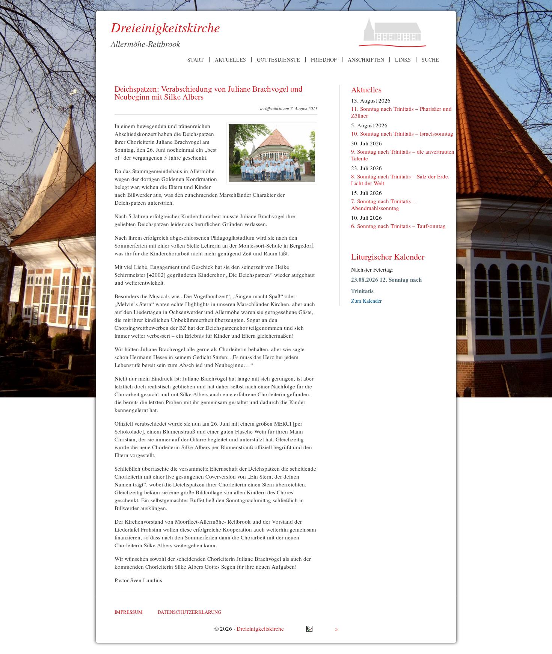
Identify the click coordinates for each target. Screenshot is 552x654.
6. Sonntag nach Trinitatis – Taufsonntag (398, 226)
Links (403, 59)
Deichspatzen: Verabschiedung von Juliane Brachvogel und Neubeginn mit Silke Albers (209, 92)
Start (195, 59)
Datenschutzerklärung (189, 612)
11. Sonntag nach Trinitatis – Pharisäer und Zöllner (401, 112)
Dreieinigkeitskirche (260, 628)
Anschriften (366, 59)
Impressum (129, 612)
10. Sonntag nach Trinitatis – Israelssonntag (402, 133)
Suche (430, 59)
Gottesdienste (278, 59)
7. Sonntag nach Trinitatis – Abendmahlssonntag (383, 204)
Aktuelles (230, 59)
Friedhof (324, 59)
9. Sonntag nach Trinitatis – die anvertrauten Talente (402, 155)
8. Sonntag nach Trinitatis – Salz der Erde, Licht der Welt (400, 179)
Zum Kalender (366, 300)
